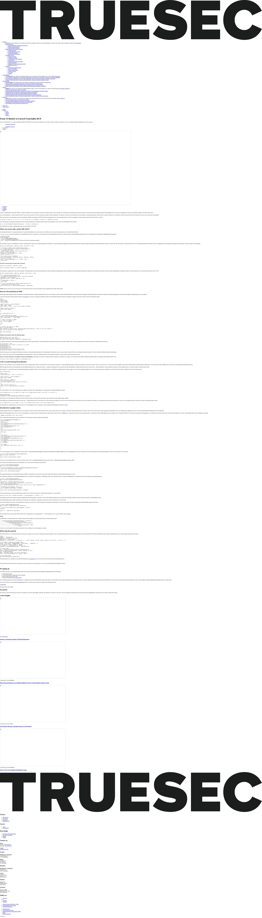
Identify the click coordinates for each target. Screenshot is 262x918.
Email (4, 210)
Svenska (7, 115)
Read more (78, 43)
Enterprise (24, 83)
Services (4, 41)
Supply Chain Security (13, 70)
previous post (32, 558)
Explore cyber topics (65, 88)
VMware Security (12, 71)
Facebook (5, 206)
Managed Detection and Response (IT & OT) (18, 45)
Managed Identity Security (14, 48)
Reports (23, 94)
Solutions (7, 66)
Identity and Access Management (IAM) (17, 64)
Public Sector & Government (25, 86)
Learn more (57, 76)
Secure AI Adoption (12, 68)
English (4, 110)
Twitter (4, 207)
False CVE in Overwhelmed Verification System (13, 770)
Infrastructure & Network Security (15, 61)
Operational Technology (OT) (14, 67)
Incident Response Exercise (14, 51)
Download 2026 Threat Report (9, 833)
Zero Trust (10, 72)
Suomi (6, 114)
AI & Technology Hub (30, 78)
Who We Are (17, 99)
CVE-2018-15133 (17, 577)
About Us (5, 97)
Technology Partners (27, 80)
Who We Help (6, 81)
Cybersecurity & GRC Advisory (15, 59)
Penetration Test (6, 909)
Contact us (62, 98)
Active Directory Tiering (8, 910)
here (199, 243)
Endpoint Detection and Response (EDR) (12, 911)
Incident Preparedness (13, 52)
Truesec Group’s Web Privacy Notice (11, 904)
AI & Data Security (12, 62)
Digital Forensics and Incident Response (14, 49)
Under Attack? (6, 106)
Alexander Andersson (10, 126)
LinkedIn (5, 209)
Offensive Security (12, 56)
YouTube (5, 901)
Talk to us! (5, 105)
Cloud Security (11, 60)
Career (19, 102)
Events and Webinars (26, 91)
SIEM (4, 912)
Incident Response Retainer (14, 54)
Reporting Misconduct (7, 906)
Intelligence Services (12, 65)
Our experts (5, 818)
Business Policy (6, 821)
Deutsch (7, 112)
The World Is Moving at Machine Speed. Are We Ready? (16, 726)
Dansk (6, 111)
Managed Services (9, 44)
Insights (4, 87)
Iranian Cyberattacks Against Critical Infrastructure (14, 639)
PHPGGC (65, 413)
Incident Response (12, 50)
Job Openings (6, 828)
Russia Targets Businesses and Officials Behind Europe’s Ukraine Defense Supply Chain (24, 683)
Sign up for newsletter (7, 835)
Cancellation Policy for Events (9, 905)
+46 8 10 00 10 (7, 844)
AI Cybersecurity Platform (32, 77)
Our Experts (20, 100)
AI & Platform (6, 75)
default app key (21, 582)
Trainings (21, 92)
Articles (15, 89)
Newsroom (16, 103)
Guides (21, 93)
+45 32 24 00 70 (8, 845)
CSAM (9, 73)
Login (4, 109)
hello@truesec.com (4, 849)
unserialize (26, 296)
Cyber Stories (26, 96)
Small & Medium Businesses (24, 84)
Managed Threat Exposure (14, 46)
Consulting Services (9, 55)
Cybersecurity (3, 584)
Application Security (12, 57)
